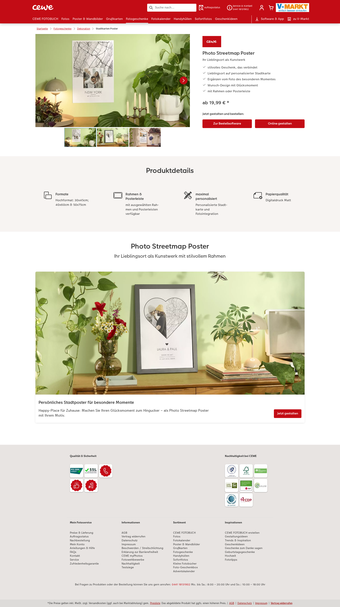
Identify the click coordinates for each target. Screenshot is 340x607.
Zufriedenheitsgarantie (84, 563)
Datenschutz (129, 540)
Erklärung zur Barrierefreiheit (140, 552)
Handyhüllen (181, 556)
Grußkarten (180, 548)
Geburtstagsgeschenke (240, 552)
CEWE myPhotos (132, 556)
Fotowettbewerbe (133, 560)
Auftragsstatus (79, 536)
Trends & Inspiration (238, 540)
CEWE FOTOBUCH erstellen (242, 533)
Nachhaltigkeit (131, 563)
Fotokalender (181, 540)
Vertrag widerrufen (133, 536)
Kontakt (75, 556)
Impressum (129, 544)
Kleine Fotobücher (185, 563)
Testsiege (128, 567)
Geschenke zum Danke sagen (243, 548)
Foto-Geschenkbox (185, 567)
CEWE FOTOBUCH (184, 533)
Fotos (176, 536)
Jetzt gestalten (287, 413)
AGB (124, 533)
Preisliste (155, 603)
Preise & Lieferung (81, 533)
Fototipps (231, 560)
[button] (261, 7)
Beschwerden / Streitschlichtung (142, 548)
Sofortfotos (180, 560)
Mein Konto (77, 544)
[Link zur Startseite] (71, 7)
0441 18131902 (181, 584)
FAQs (73, 552)
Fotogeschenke (183, 552)
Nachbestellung (80, 540)
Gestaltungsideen (236, 536)
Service (74, 560)
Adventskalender (184, 571)
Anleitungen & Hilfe (82, 548)
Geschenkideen (235, 544)
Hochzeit (230, 556)
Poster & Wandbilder (186, 544)
